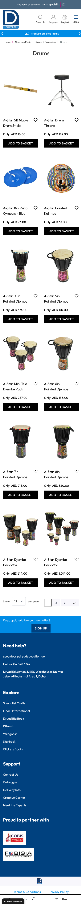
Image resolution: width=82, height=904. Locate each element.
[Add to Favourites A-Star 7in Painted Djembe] (35, 471)
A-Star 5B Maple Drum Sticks (15, 123)
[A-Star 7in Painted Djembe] (20, 441)
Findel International (16, 711)
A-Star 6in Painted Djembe (56, 386)
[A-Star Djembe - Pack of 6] (61, 529)
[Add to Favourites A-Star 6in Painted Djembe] (76, 383)
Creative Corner (14, 797)
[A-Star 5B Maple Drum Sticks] (20, 90)
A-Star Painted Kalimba (55, 211)
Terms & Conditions (27, 892)
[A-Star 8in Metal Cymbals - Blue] (20, 178)
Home (7, 41)
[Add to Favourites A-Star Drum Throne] (76, 120)
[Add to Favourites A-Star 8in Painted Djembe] (76, 471)
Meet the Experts (14, 805)
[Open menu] (76, 17)
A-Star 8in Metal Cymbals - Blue (15, 211)
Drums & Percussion (45, 41)
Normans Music (23, 41)
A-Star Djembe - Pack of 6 (56, 562)
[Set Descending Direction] (32, 899)
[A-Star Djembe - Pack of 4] (20, 529)
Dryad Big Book (13, 718)
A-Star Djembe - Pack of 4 (15, 562)
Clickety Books (13, 749)
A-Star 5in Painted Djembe (56, 299)
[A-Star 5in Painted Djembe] (61, 266)
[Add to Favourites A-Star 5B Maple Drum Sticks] (35, 120)
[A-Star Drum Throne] (61, 90)
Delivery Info (12, 790)
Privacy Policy (59, 892)
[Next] (74, 602)
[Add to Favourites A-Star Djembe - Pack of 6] (76, 559)
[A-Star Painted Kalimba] (61, 178)
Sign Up (41, 628)
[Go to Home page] (11, 19)
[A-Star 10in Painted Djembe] (20, 266)
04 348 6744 (21, 664)
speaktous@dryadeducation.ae (24, 656)
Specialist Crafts (14, 703)
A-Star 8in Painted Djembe (56, 474)
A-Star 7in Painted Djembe (15, 474)
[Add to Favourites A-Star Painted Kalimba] (76, 207)
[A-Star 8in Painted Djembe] (61, 441)
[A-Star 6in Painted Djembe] (61, 353)
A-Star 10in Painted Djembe (15, 299)
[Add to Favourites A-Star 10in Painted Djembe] (35, 295)
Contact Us (10, 774)
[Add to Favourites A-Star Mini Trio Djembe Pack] (35, 383)
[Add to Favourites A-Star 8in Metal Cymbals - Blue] (35, 207)
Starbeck (9, 741)
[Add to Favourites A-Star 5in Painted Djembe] (76, 295)
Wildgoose (10, 734)
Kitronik (8, 726)
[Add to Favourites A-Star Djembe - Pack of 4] (35, 559)
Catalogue (10, 782)
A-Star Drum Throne (54, 123)
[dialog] (13, 901)
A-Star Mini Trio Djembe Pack (15, 386)
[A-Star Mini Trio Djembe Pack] (20, 353)
